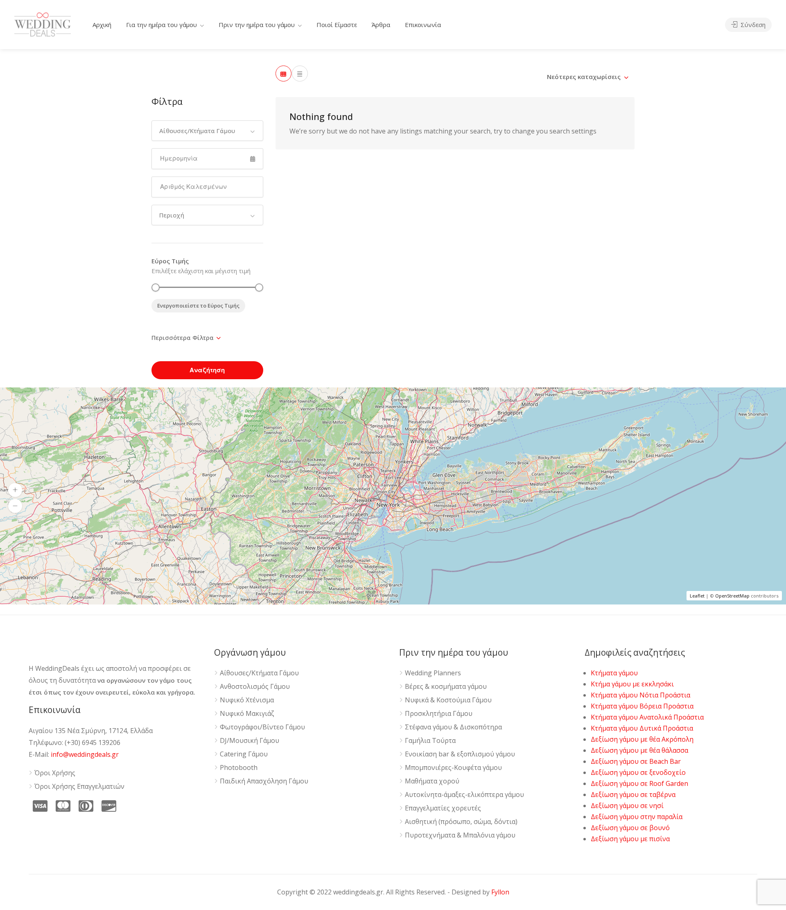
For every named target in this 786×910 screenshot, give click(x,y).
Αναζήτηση (207, 370)
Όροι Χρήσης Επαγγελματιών (79, 786)
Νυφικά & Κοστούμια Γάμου (448, 700)
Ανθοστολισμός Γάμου (255, 686)
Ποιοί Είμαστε (336, 24)
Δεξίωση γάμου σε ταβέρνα (633, 794)
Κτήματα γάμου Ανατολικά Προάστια (647, 717)
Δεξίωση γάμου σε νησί (627, 805)
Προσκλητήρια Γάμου (438, 713)
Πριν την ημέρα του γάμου (257, 24)
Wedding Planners (433, 673)
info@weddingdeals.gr (85, 754)
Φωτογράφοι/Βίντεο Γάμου (262, 727)
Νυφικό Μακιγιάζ (247, 713)
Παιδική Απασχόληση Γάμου (264, 781)
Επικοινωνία (423, 24)
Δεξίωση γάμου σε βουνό (630, 827)
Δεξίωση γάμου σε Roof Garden (639, 783)
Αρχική (102, 24)
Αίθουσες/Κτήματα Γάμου (259, 673)
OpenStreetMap (732, 596)
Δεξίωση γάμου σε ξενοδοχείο (638, 772)
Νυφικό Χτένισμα (247, 700)
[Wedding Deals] (42, 22)
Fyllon (500, 891)
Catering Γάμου (244, 754)
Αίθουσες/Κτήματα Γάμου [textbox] (197, 131)
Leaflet (697, 596)
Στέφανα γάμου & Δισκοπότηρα (453, 727)
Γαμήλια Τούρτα (430, 740)
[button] (15, 490)
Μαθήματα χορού (432, 781)
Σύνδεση (752, 24)
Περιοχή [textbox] (171, 215)
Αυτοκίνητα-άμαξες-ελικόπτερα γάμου (464, 794)
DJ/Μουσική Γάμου (249, 740)
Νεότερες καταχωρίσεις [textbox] (584, 76)
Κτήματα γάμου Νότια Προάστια (640, 694)
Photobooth (238, 767)
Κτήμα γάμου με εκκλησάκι (632, 683)
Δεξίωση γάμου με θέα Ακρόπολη (642, 739)
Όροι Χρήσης (54, 773)
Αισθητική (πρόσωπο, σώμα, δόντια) (461, 821)
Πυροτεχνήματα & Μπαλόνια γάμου (460, 835)
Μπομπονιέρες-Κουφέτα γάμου (453, 767)
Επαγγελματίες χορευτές (443, 808)
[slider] (155, 287)
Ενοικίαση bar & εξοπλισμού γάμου (460, 754)
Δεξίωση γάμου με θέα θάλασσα (639, 750)
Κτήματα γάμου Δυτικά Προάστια (642, 728)
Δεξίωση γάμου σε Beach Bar (636, 761)
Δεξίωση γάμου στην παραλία (636, 816)
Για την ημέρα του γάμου (161, 24)
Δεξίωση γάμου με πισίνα (630, 838)
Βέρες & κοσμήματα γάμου (446, 686)
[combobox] (207, 130)
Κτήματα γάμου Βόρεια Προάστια (642, 706)
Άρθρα (381, 24)
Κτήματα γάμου (614, 672)
